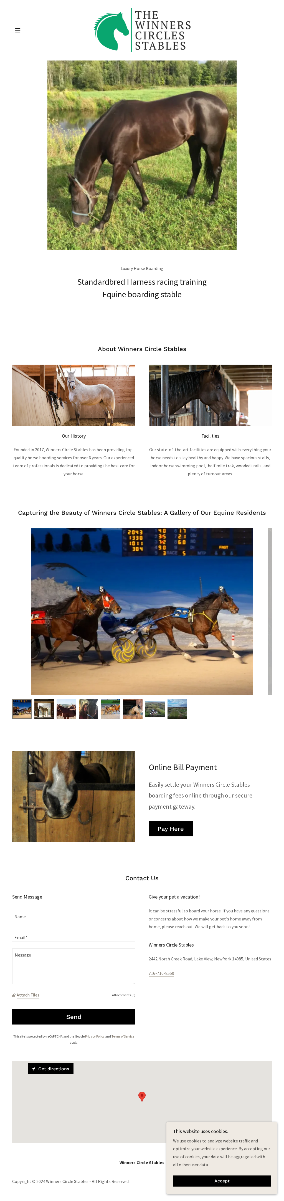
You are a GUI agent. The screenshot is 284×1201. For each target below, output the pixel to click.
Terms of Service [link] (122, 1036)
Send (74, 1016)
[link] (142, 29)
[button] (17, 30)
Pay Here (171, 828)
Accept (222, 1181)
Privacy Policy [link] (95, 1036)
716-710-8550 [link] (161, 973)
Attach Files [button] (28, 995)
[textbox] (73, 914)
